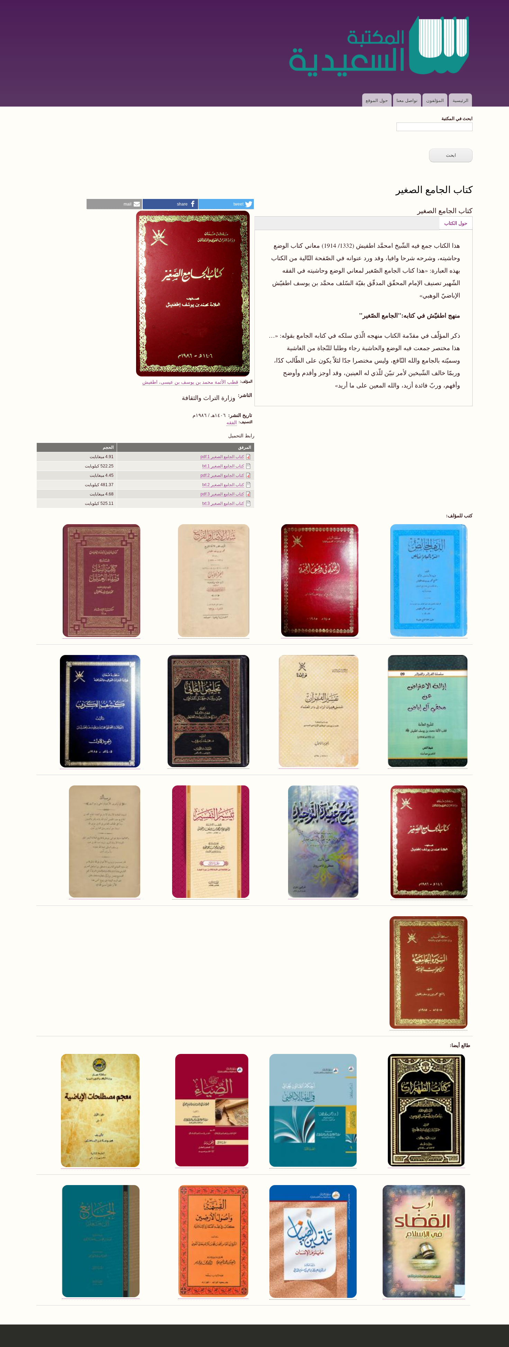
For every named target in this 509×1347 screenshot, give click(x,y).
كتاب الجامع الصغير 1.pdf (222, 456)
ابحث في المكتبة (457, 118)
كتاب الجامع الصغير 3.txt (223, 503)
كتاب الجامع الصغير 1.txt (223, 466)
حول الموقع (377, 100)
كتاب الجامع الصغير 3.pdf (222, 494)
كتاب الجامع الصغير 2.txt (223, 484)
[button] (226, 204)
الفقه (231, 422)
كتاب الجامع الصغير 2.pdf (222, 475)
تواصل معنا (407, 100)
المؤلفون (435, 100)
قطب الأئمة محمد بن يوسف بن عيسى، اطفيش (190, 381)
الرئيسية (460, 100)
